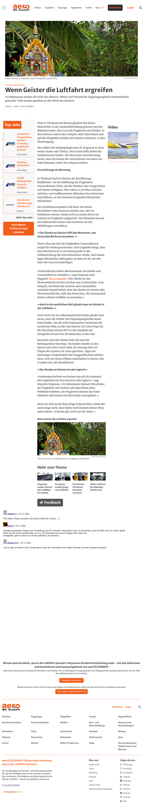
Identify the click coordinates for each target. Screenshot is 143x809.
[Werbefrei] (117, 707)
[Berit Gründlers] (27, 106)
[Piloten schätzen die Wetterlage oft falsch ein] (98, 484)
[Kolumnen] (13, 731)
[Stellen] (71, 724)
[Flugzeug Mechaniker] (18, 166)
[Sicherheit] (71, 737)
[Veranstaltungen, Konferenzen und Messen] (129, 746)
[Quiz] (129, 737)
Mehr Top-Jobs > (25, 217)
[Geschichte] (71, 731)
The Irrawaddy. (58, 278)
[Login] (128, 707)
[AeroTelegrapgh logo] (11, 707)
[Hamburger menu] (4, 7)
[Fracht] (100, 716)
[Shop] (100, 746)
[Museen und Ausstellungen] (129, 724)
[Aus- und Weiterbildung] (100, 724)
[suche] (140, 8)
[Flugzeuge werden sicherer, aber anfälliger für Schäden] (45, 484)
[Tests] (42, 731)
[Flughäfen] (71, 716)
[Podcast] (13, 737)
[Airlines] (13, 716)
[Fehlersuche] (100, 737)
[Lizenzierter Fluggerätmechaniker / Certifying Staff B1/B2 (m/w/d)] (18, 144)
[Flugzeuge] (42, 716)
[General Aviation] (42, 724)
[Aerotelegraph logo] (21, 7)
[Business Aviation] (13, 724)
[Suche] (139, 707)
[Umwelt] (100, 731)
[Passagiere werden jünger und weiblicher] (63, 484)
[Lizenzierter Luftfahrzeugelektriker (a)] (18, 205)
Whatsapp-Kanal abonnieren (70, 691)
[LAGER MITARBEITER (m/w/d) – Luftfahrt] (18, 185)
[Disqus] (71, 544)
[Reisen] (42, 746)
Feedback (52, 502)
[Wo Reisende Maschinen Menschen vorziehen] (80, 484)
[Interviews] (42, 737)
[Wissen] (129, 731)
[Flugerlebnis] (129, 716)
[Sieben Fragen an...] (71, 746)
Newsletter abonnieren (71, 680)
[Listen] (13, 746)
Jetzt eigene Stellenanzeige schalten (18, 228)
